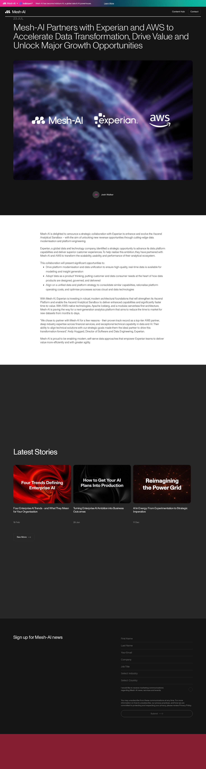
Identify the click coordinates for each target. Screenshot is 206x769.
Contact (194, 11)
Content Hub (178, 11)
